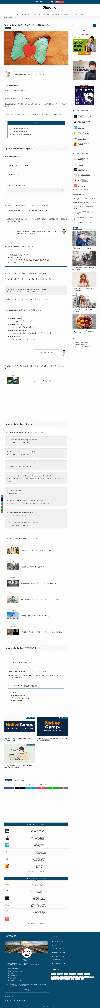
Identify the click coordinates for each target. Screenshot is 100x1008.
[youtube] (26, 990)
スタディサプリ (66, 976)
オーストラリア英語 (56, 976)
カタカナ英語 (58, 945)
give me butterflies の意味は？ (21, 128)
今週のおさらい (59, 952)
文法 (69, 979)
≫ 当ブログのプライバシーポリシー (15, 1000)
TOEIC (66, 974)
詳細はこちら (59, 2)
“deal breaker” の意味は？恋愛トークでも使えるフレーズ (38, 583)
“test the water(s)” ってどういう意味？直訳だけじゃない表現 (40, 599)
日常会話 (22, 780)
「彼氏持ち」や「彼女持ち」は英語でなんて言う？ (37, 550)
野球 (83, 979)
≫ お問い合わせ (9, 996)
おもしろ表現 (72, 974)
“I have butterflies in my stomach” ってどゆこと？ (36, 381)
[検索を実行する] (94, 25)
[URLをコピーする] (63, 788)
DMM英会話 (60, 974)
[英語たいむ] (50, 7)
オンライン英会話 (59, 941)
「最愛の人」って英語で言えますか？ (32, 567)
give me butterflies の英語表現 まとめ (24, 134)
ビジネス (91, 976)
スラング (74, 976)
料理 (73, 979)
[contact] (28, 990)
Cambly (53, 974)
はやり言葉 (79, 974)
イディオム (16, 780)
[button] (9, 788)
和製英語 (64, 979)
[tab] (36, 824)
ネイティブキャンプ (82, 976)
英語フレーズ (8, 27)
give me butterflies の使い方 (21, 131)
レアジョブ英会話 (56, 979)
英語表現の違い (59, 963)
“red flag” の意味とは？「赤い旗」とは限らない (35, 616)
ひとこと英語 (58, 949)
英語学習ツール (59, 960)
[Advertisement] (36, 402)
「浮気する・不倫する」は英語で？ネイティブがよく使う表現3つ (41, 632)
